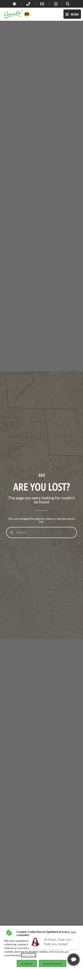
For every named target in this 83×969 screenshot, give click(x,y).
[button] (72, 14)
